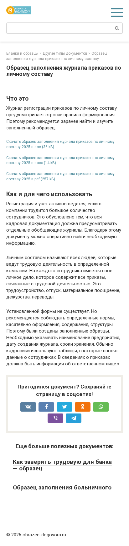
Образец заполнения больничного (62, 487)
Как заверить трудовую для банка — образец (62, 465)
